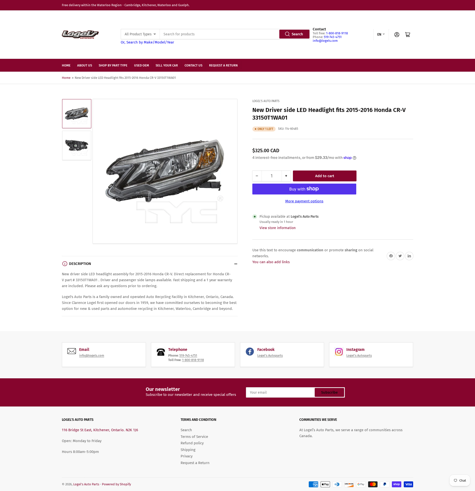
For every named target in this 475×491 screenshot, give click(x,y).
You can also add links (271, 262)
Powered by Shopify (116, 484)
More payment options (304, 201)
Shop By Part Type (113, 65)
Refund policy (192, 443)
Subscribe (329, 392)
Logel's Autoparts (270, 355)
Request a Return (223, 65)
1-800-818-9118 (337, 33)
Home (66, 65)
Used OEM (141, 65)
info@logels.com (325, 41)
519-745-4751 (333, 37)
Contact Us (193, 65)
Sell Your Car (167, 65)
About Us (84, 65)
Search (297, 34)
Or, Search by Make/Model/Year (147, 42)
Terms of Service (194, 436)
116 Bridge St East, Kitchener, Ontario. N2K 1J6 (100, 430)
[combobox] (235, 34)
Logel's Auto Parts (266, 101)
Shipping (188, 450)
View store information (278, 228)
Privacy (186, 456)
